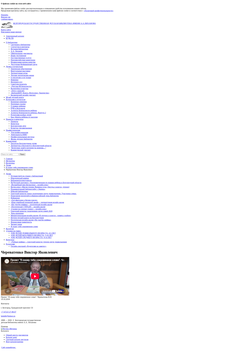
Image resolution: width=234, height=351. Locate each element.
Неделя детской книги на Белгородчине (27, 218)
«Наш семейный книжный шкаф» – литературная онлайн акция (37, 202)
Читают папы (16, 224)
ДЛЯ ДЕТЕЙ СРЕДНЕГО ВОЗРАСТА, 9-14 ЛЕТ (31, 237)
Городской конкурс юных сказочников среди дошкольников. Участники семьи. (44, 194)
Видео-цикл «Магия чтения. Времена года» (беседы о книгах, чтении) (40, 187)
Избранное (15, 198)
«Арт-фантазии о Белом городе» (24, 200)
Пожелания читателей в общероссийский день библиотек (35, 196)
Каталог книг (11, 337)
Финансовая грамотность (21, 222)
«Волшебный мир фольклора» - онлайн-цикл (29, 185)
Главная (9, 159)
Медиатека (10, 161)
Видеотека (10, 163)
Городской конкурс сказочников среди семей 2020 (31, 211)
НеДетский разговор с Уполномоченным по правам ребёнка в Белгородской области (46, 183)
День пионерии (17, 213)
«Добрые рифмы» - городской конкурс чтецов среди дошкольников (39, 242)
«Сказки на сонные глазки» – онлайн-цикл (28, 209)
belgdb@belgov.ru (8, 316)
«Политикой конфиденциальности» (98, 11)
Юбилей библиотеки (19, 191)
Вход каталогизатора (14, 342)
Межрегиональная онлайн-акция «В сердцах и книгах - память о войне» (41, 215)
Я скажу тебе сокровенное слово (19, 167)
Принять (4, 15)
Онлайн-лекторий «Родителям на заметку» (28, 246)
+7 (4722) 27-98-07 (8, 312)
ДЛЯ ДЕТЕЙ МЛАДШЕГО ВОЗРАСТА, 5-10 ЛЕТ (32, 235)
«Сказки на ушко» (13, 231)
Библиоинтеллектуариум (21, 180)
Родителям (10, 244)
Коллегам (10, 229)
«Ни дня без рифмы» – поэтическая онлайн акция (31, 204)
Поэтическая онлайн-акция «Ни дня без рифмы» (31, 220)
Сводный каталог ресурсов (17, 339)
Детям (8, 165)
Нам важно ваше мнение (11, 32)
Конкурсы (10, 240)
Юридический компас (20, 178)
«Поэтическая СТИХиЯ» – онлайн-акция (28, 207)
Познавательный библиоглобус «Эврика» (28, 189)
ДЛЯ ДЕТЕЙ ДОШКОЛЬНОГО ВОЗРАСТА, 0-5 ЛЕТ (33, 233)
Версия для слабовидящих (7, 18)
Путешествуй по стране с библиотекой (27, 176)
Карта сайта (6, 30)
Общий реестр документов (17, 335)
